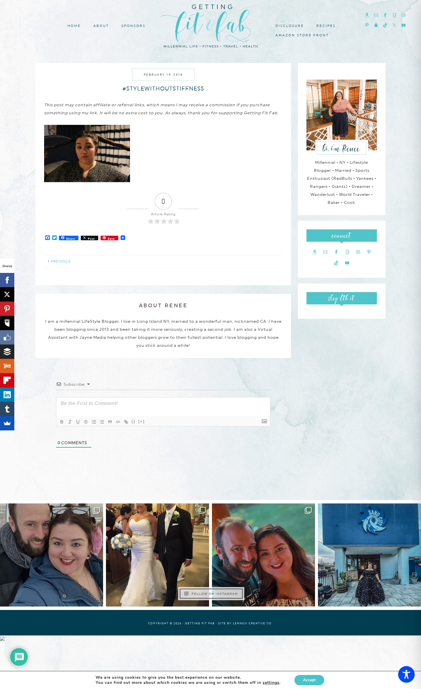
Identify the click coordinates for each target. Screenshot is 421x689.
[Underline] (78, 421)
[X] (7, 294)
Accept (309, 680)
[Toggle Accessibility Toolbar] (406, 674)
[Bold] (62, 421)
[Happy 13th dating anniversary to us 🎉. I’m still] (51, 555)
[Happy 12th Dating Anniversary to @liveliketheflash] (263, 555)
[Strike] (86, 421)
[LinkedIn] (7, 394)
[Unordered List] (102, 421)
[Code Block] (118, 421)
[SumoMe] (7, 423)
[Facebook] (7, 280)
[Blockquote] (110, 421)
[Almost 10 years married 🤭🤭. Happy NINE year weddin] (157, 555)
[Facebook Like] (7, 337)
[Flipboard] (7, 380)
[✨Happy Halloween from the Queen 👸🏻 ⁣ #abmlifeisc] (369, 555)
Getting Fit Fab (210, 25)
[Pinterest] (7, 309)
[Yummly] (7, 366)
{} (133, 421)
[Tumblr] (7, 409)
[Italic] (70, 421)
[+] (141, 421)
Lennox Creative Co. (253, 623)
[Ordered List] (94, 421)
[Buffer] (7, 351)
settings (271, 682)
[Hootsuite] (7, 323)
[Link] (126, 421)
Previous (61, 261)
